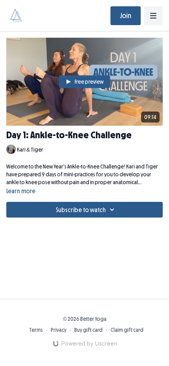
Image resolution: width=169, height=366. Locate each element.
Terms (36, 330)
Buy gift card (88, 330)
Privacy (58, 330)
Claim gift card (126, 330)
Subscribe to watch (81, 210)
